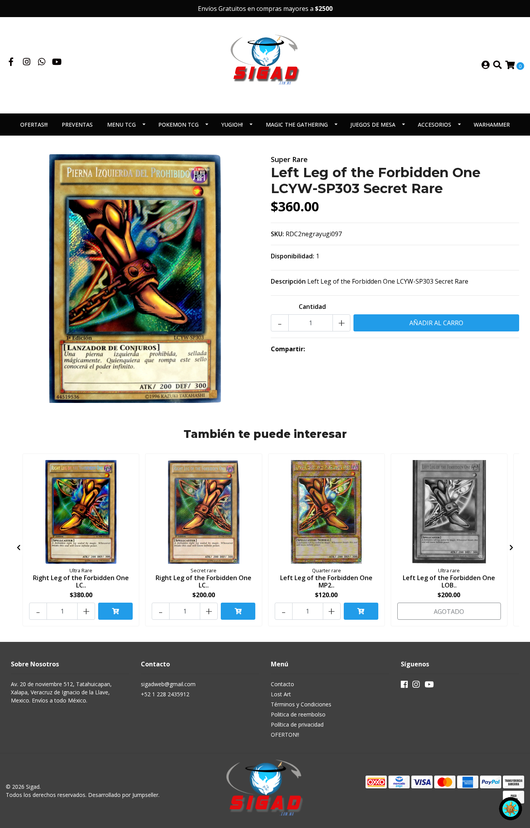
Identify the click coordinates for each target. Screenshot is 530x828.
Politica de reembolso (298, 714)
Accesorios (434, 124)
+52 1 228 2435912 (165, 694)
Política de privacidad (297, 724)
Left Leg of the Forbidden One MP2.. (326, 581)
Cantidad (312, 306)
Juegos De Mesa (372, 124)
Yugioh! (232, 124)
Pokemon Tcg (178, 124)
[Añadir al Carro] (115, 611)
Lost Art (281, 694)
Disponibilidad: (292, 256)
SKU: (277, 234)
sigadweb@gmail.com (168, 684)
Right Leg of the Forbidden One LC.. (81, 581)
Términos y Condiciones (301, 704)
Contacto (282, 684)
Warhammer (492, 124)
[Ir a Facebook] (11, 62)
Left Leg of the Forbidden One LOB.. (449, 581)
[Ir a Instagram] (26, 62)
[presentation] (18, 547)
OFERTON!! (285, 734)
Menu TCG (121, 124)
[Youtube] (57, 62)
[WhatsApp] (41, 62)
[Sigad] (265, 64)
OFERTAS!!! (34, 124)
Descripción (288, 281)
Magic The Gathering (297, 124)
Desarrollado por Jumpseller (123, 794)
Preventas (77, 124)
